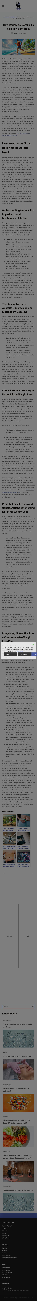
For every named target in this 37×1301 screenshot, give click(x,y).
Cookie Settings (24, 654)
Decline (8, 654)
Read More (20, 651)
